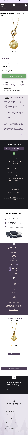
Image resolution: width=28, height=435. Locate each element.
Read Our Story (13, 292)
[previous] (5, 337)
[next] (22, 337)
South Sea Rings (20, 135)
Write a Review (17, 369)
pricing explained (6, 72)
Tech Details (12, 97)
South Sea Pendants (7, 137)
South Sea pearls (18, 134)
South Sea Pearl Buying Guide (11, 121)
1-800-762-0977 (8, 424)
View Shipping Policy (13, 273)
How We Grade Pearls (13, 309)
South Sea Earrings (13, 135)
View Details (13, 91)
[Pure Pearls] (14, 5)
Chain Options (6, 58)
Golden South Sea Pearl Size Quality (10, 63)
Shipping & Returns (19, 97)
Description (7, 97)
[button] (14, 346)
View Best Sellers (14, 353)
